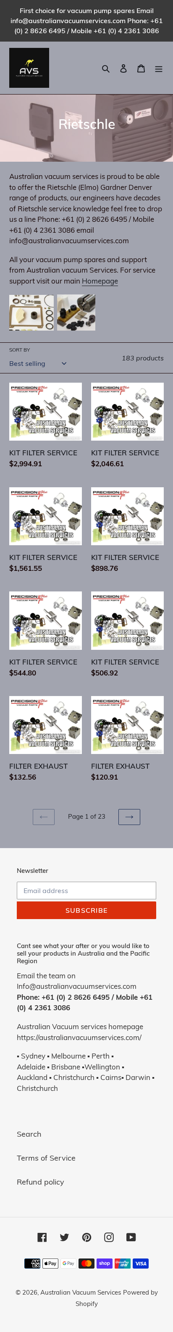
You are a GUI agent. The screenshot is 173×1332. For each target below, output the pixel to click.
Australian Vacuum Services (80, 1292)
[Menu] (159, 68)
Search (29, 1134)
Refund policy (40, 1182)
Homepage (100, 280)
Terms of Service (46, 1158)
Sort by (19, 350)
